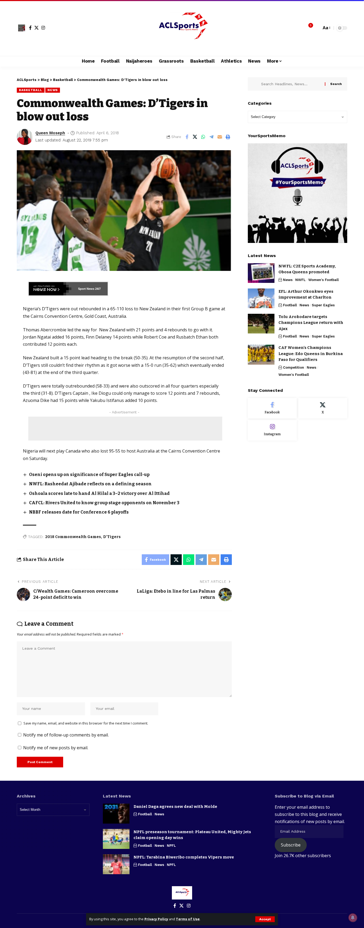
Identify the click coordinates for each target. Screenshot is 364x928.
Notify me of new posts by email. (55, 748)
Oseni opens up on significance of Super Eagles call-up (89, 474)
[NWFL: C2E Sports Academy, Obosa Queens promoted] (261, 273)
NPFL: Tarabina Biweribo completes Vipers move (184, 857)
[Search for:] (291, 84)
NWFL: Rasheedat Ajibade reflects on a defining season (90, 483)
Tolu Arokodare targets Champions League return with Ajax (310, 322)
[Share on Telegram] (211, 137)
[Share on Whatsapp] (203, 137)
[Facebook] (30, 28)
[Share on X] (195, 137)
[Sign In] (21, 28)
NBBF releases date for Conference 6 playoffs (79, 512)
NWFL (300, 280)
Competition (293, 367)
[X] (36, 28)
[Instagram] (43, 28)
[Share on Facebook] (187, 137)
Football (290, 305)
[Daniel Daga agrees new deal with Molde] (116, 814)
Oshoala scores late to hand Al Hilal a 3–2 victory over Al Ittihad (99, 493)
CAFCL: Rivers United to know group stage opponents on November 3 (104, 502)
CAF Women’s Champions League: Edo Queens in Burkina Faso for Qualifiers (310, 353)
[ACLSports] (182, 28)
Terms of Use (188, 919)
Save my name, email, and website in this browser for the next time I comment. (85, 723)
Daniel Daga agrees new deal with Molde (175, 806)
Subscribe (291, 845)
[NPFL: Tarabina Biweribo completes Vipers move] (116, 864)
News (52, 90)
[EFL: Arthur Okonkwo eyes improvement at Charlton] (261, 298)
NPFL (171, 846)
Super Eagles (323, 305)
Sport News (86, 288)
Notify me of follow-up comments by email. (66, 735)
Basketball (30, 90)
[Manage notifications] (353, 917)
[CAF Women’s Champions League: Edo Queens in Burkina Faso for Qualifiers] (261, 355)
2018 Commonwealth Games (73, 537)
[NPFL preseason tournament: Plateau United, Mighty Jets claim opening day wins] (116, 839)
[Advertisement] (125, 429)
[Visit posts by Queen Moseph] (25, 137)
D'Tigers (112, 537)
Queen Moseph (50, 133)
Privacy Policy (156, 919)
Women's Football (323, 280)
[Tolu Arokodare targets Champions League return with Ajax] (261, 323)
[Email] (220, 137)
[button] (265, 919)
